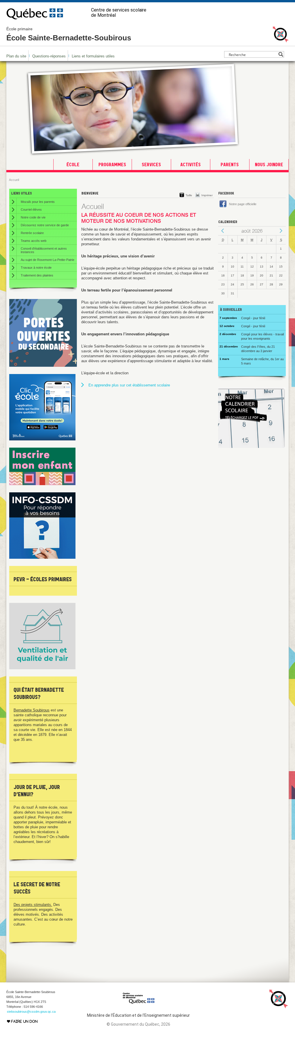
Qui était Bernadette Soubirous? (39, 693)
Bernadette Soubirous (32, 710)
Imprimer (207, 195)
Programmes (112, 164)
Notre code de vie (33, 217)
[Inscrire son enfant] (42, 484)
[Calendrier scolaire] (251, 446)
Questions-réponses (49, 56)
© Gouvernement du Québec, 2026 (138, 1024)
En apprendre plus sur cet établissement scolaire (129, 385)
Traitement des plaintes (37, 275)
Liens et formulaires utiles (93, 56)
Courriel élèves (31, 209)
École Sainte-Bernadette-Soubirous (68, 34)
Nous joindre (269, 164)
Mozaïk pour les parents (38, 201)
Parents (230, 164)
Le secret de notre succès (37, 888)
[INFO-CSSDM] (42, 557)
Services (151, 164)
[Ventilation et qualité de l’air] (42, 668)
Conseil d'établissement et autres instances (44, 250)
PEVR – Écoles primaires (43, 579)
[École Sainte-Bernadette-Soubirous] (281, 39)
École (73, 164)
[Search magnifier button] (281, 54)
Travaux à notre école (36, 267)
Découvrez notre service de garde (45, 225)
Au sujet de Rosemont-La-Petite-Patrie (47, 259)
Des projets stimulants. (33, 904)
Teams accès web (33, 240)
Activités (190, 164)
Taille (189, 195)
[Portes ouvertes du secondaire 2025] (43, 365)
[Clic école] (42, 439)
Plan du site (16, 56)
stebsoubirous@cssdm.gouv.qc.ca (31, 1011)
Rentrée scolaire (32, 233)
